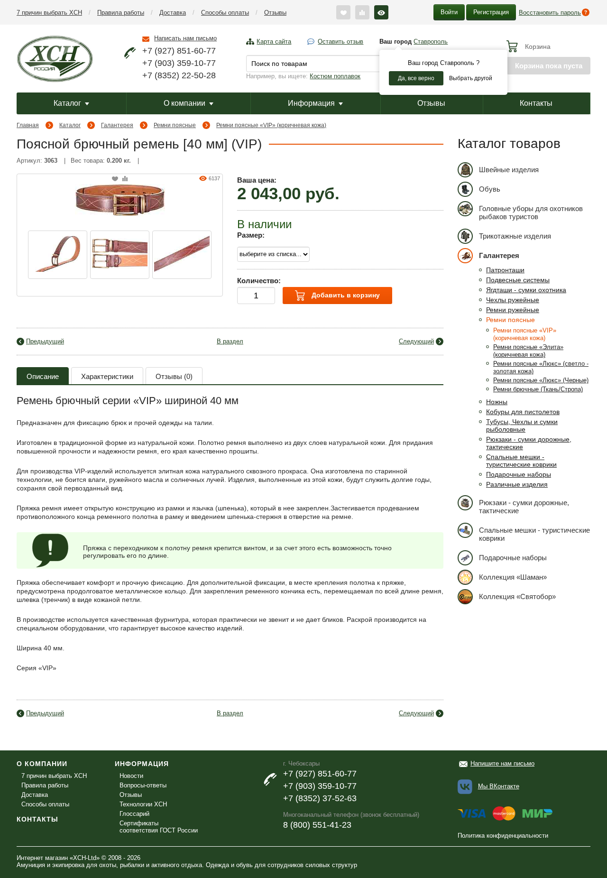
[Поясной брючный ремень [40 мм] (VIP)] (120, 199)
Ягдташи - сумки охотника (526, 290)
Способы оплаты (225, 12)
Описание (43, 376)
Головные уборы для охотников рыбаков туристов (531, 212)
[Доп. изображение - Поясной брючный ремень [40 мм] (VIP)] (57, 255)
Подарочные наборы (518, 474)
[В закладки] (115, 179)
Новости (131, 775)
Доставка (172, 12)
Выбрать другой (470, 78)
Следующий (416, 341)
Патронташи (505, 270)
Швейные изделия (509, 170)
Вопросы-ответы (143, 785)
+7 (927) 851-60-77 (179, 50)
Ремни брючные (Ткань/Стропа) (538, 389)
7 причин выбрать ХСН (49, 12)
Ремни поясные (175, 125)
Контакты (536, 103)
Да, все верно (416, 78)
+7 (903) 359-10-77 (179, 63)
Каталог (67, 103)
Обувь (489, 189)
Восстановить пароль (550, 12)
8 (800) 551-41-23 (317, 825)
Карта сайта (274, 41)
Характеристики (107, 376)
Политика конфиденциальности (503, 835)
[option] (57, 255)
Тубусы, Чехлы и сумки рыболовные (522, 425)
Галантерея (117, 125)
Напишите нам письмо (502, 763)
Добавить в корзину (345, 295)
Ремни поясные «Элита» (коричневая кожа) (528, 350)
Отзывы (275, 12)
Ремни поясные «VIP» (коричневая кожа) (271, 125)
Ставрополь (431, 41)
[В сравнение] (125, 179)
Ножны (496, 402)
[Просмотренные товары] (381, 12)
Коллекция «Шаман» (513, 577)
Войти (449, 12)
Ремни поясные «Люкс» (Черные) (541, 380)
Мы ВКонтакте (498, 786)
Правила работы (120, 12)
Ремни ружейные (512, 310)
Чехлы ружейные (512, 300)
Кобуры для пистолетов (523, 412)
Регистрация (491, 12)
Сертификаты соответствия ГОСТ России (159, 827)
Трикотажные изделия (515, 236)
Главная (28, 125)
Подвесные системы (518, 280)
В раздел (230, 341)
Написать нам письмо (185, 38)
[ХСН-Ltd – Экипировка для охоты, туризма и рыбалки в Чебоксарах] (55, 58)
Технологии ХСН (143, 804)
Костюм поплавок (335, 76)
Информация (311, 103)
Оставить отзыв (340, 41)
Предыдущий (45, 341)
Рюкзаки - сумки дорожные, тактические (524, 507)
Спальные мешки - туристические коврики (521, 460)
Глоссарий (134, 813)
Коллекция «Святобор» (517, 596)
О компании (184, 103)
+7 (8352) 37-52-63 (320, 798)
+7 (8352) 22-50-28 (179, 75)
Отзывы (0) (174, 376)
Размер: (251, 235)
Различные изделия (517, 484)
